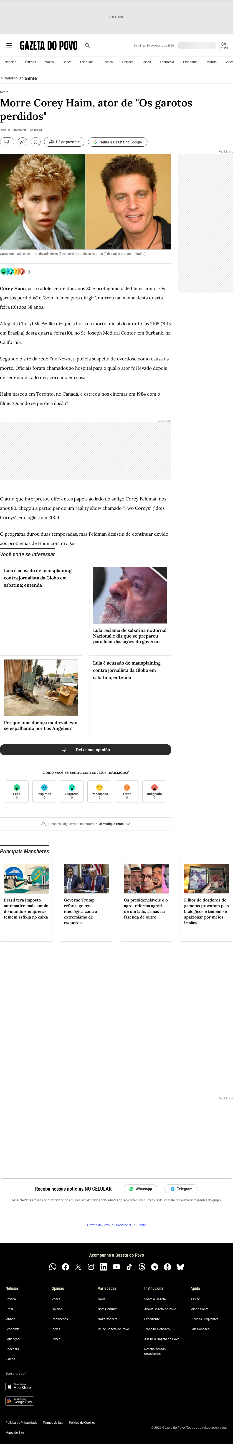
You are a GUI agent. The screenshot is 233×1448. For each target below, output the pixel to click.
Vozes (49, 62)
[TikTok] (129, 1267)
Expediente (152, 1319)
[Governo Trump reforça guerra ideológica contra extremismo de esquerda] (86, 879)
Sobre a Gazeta (155, 1299)
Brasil (9, 1309)
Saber (67, 62)
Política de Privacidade (21, 1422)
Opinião (57, 1309)
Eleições (127, 62)
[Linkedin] (103, 1267)
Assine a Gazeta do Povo (161, 1339)
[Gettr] (167, 1267)
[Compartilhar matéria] (22, 141)
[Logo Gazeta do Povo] (48, 45)
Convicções (60, 1319)
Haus (101, 1299)
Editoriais (86, 62)
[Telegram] (154, 1267)
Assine (195, 1299)
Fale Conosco (200, 1329)
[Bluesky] (180, 1267)
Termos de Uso (53, 1422)
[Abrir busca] (87, 45)
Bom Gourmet (108, 1309)
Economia (167, 62)
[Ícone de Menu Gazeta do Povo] (9, 45)
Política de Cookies (82, 1422)
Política (107, 62)
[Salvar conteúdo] (36, 141)
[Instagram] (91, 1267)
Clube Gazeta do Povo (113, 1329)
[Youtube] (116, 1267)
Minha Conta (199, 1309)
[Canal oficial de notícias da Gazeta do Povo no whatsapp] (52, 1267)
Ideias (146, 62)
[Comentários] (7, 141)
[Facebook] (65, 1267)
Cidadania (190, 62)
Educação (12, 1339)
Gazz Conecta (108, 1319)
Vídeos (10, 1359)
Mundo (212, 62)
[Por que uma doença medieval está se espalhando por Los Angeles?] (41, 687)
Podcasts (12, 1349)
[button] (85, 825)
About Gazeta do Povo (160, 1309)
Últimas (30, 62)
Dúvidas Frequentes (204, 1319)
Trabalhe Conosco (157, 1329)
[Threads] (142, 1267)
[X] (78, 1267)
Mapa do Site (14, 1432)
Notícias (10, 62)
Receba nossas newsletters (155, 1351)
